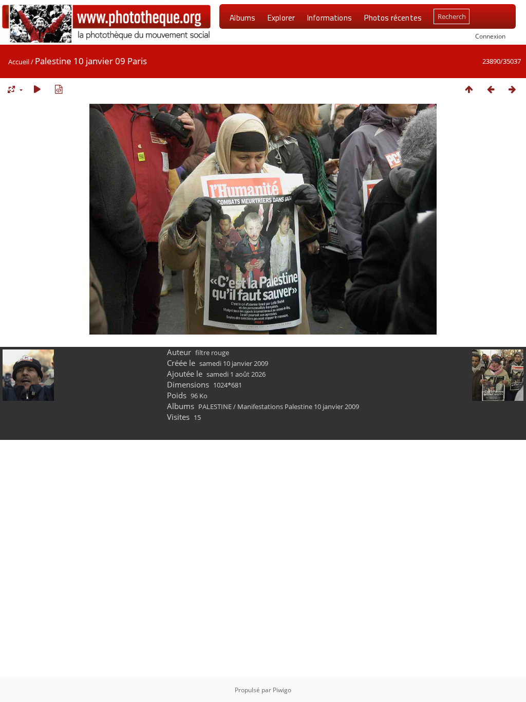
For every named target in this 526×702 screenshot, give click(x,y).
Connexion (490, 36)
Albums (242, 17)
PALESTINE (215, 406)
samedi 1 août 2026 (236, 374)
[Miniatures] (469, 89)
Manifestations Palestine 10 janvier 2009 (298, 406)
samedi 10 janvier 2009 (233, 363)
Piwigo (282, 690)
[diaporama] (37, 89)
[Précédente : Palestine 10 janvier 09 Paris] (490, 89)
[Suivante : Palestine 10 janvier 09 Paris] (512, 89)
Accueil (18, 61)
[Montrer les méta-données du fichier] (58, 89)
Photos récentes (393, 17)
